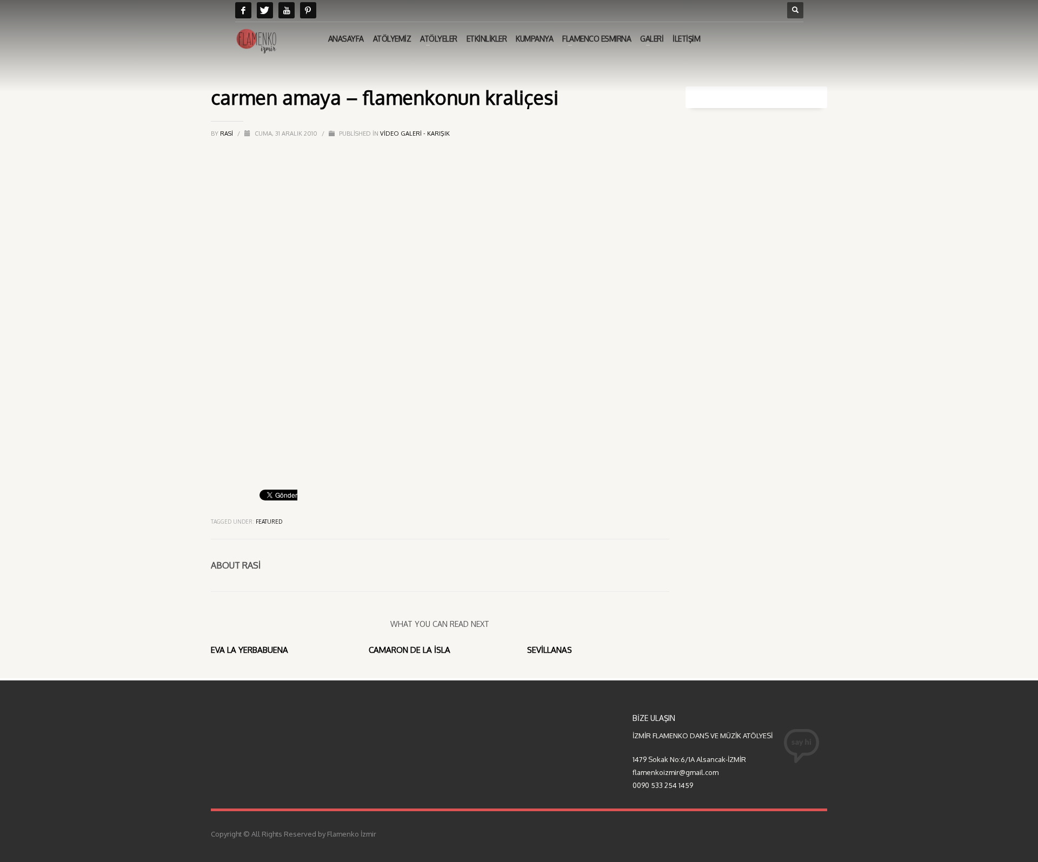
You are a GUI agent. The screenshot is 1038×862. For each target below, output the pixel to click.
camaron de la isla (409, 650)
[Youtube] (286, 10)
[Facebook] (243, 10)
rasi (227, 133)
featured (269, 521)
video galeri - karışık (415, 133)
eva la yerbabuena (249, 650)
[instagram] (308, 10)
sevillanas (549, 650)
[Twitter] (265, 10)
